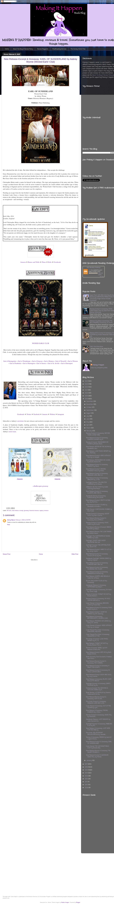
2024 (86, 381)
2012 (86, 779)
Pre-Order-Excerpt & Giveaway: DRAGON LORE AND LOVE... (96, 702)
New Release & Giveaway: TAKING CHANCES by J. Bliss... (97, 711)
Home (7, 49)
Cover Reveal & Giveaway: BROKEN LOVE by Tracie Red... (97, 604)
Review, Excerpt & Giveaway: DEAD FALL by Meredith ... (99, 716)
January (89, 760)
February (89, 431)
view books (102, 276)
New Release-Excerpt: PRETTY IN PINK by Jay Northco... (98, 501)
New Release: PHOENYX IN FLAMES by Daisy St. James (98, 622)
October (89, 407)
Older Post (75, 554)
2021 (86, 390)
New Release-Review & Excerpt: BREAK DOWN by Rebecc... (98, 528)
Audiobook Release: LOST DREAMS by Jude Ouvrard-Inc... (98, 720)
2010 (86, 785)
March (88, 428)
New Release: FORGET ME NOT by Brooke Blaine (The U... (97, 644)
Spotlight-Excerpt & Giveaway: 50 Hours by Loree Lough (99, 590)
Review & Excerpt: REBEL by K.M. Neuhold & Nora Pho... (96, 649)
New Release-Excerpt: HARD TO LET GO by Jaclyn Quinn (99, 550)
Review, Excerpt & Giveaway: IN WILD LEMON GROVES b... (98, 599)
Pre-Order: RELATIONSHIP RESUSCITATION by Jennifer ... (96, 734)
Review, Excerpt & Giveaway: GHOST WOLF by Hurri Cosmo (97, 515)
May (88, 422)
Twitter (29, 414)
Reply (8, 524)
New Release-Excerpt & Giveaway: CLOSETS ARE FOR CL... (97, 492)
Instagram (60, 414)
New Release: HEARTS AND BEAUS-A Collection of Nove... (98, 577)
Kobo (50, 262)
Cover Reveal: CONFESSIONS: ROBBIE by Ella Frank (99, 510)
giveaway (26, 510)
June (88, 419)
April (88, 425)
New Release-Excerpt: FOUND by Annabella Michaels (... (96, 506)
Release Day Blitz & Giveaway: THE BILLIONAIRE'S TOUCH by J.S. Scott (101, 322)
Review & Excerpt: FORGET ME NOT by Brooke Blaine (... (98, 595)
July (87, 416)
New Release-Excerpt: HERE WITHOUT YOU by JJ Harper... (98, 456)
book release (15, 510)
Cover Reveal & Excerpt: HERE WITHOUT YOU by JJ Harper (99, 626)
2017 (86, 764)
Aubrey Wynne (11, 520)
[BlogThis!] (9, 508)
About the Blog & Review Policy (23, 49)
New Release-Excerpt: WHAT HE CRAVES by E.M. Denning (96, 613)
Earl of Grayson (37, 361)
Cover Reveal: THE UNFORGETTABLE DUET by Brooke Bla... (97, 747)
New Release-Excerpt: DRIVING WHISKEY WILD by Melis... (96, 470)
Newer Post (6, 554)
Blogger (78, 902)
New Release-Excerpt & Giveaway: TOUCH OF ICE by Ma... (97, 555)
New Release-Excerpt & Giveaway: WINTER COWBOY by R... (97, 439)
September (90, 410)
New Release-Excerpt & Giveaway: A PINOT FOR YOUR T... (97, 667)
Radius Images (65, 902)
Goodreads (57, 262)
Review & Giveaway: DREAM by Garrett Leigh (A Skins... (99, 738)
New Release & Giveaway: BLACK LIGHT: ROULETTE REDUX (99, 680)
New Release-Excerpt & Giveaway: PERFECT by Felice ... (97, 465)
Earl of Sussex (41, 363)
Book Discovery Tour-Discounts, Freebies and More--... (99, 658)
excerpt (21, 510)
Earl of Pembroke (15, 363)
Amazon (23, 262)
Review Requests (42, 49)
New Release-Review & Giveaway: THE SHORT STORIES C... (98, 751)
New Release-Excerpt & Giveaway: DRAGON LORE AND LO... (97, 474)
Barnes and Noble (34, 262)
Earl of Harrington (29, 363)
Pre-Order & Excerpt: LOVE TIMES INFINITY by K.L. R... (97, 640)
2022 (86, 387)
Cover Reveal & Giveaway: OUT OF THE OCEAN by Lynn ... (98, 707)
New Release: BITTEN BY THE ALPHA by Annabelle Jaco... (98, 447)
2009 (87, 788)
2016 (86, 767)
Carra (90, 270)
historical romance (34, 510)
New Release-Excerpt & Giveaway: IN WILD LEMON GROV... (98, 671)
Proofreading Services (59, 49)
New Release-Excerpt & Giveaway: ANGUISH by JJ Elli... (97, 479)
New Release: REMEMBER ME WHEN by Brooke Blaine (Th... (98, 461)
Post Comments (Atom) (44, 559)
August (88, 413)
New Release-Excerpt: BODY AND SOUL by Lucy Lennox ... (99, 676)
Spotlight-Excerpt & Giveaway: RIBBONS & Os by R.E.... (99, 725)
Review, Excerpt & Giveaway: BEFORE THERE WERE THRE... (98, 434)
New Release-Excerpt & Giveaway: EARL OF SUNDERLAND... (99, 742)
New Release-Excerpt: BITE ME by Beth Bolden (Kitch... (98, 653)
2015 (86, 770)
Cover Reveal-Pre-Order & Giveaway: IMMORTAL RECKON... (97, 631)
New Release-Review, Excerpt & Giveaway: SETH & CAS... (96, 698)
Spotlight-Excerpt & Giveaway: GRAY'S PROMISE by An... (98, 684)
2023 (86, 384)
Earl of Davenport (67, 363)
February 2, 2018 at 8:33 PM (23, 520)
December (89, 401)
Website (52, 414)
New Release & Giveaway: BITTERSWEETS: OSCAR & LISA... (97, 617)
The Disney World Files (78, 49)
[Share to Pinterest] (14, 508)
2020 (87, 393)
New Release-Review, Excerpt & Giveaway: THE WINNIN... (96, 662)
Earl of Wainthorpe (24, 361)
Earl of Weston (73, 361)
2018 (86, 399)
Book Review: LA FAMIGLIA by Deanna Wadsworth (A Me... (98, 693)
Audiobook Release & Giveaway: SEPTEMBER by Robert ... (96, 586)
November (90, 404)
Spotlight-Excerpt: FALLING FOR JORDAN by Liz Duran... (96, 483)
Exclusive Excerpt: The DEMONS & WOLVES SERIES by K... (97, 689)
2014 (86, 773)
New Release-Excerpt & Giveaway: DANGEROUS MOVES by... (97, 573)
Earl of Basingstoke (9, 361)
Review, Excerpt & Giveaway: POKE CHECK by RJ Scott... (97, 523)
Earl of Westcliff (60, 361)
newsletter (20, 421)
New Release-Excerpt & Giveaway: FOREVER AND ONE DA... (97, 564)
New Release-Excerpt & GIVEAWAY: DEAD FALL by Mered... (97, 756)
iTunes (44, 262)
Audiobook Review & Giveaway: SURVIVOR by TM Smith (96, 497)
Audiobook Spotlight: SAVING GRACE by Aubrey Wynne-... (98, 559)
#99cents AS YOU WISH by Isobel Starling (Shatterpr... (97, 488)
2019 (86, 396)
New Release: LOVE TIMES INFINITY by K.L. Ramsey (98, 452)
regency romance (44, 510)
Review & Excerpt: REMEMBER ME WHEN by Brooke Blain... (97, 443)
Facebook (36, 414)
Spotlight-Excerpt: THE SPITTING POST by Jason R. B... (98, 546)
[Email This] (7, 508)
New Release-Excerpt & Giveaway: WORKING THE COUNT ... (97, 568)
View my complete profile (99, 368)
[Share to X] (10, 508)
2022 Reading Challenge (94, 267)
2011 (86, 782)
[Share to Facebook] (12, 508)
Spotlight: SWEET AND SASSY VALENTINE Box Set (96, 541)
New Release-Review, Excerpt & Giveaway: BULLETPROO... (96, 519)
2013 (86, 776)
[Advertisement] (107, 820)
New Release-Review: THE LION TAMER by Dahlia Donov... (98, 532)
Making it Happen (98, 365)
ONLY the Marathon (96, 347)
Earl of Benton (49, 361)
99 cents (9, 510)
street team (12, 431)
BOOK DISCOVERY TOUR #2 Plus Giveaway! (96, 582)
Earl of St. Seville (53, 363)
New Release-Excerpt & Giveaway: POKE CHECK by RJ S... (99, 608)
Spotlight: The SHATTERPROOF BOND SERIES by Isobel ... (98, 537)
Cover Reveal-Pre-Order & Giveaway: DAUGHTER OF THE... (97, 635)
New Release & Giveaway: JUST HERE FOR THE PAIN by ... (98, 729)
